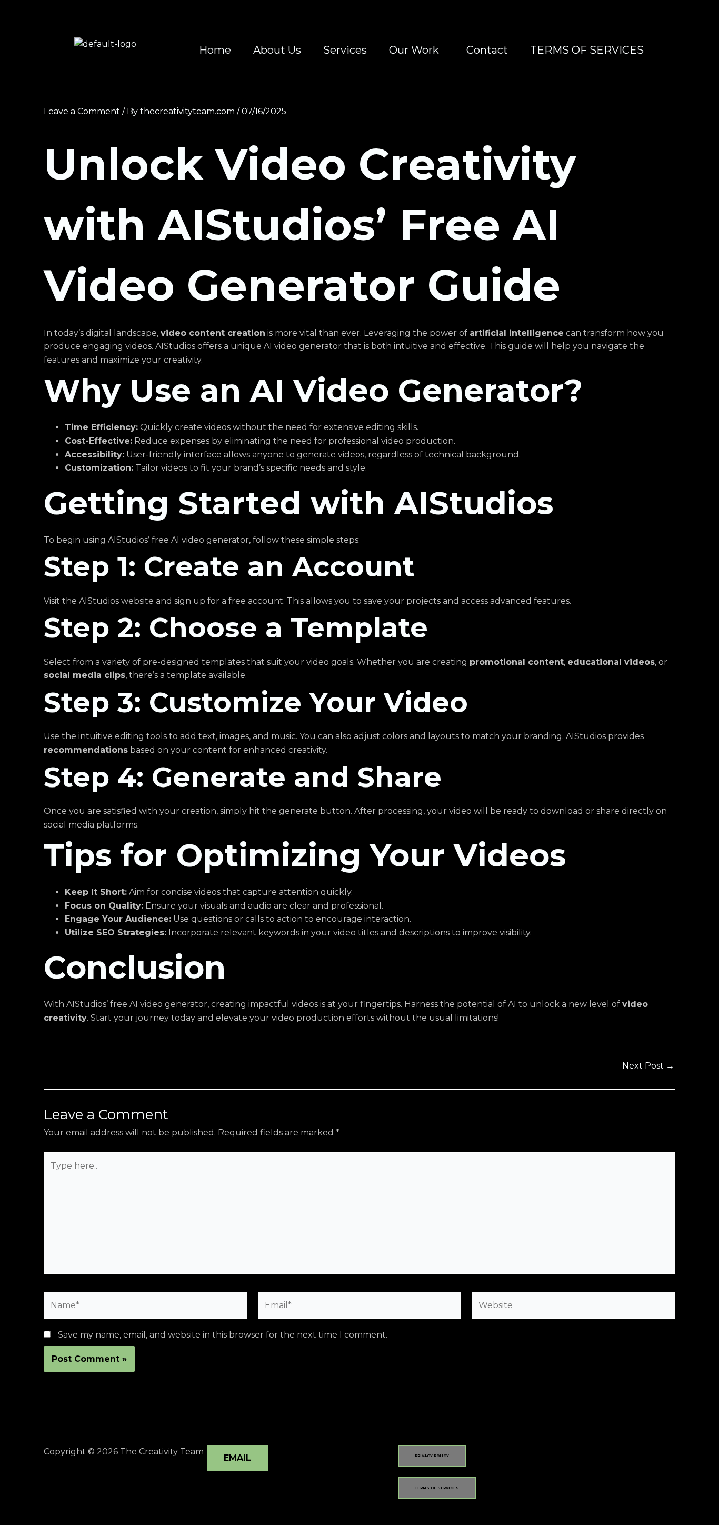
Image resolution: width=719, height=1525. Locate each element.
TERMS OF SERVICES (587, 50)
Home (215, 50)
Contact (487, 50)
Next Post (648, 1066)
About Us (277, 50)
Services (345, 50)
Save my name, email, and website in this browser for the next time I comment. (222, 1335)
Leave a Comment (82, 111)
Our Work (414, 50)
